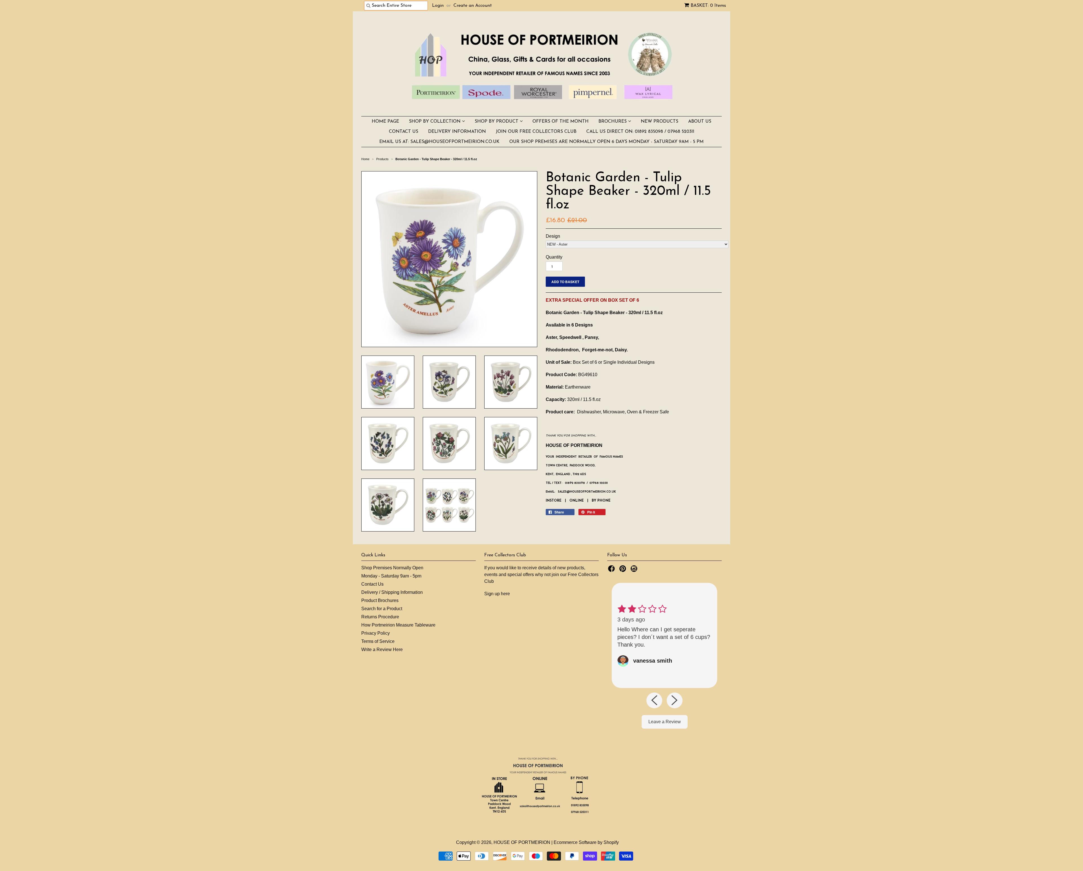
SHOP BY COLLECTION (435, 121)
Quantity (554, 257)
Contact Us (372, 584)
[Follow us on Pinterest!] (623, 570)
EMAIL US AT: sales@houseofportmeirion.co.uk (439, 142)
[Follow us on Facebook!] (612, 570)
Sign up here (497, 593)
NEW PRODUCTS (659, 121)
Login (438, 5)
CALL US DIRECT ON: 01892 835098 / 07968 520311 (640, 131)
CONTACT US (403, 131)
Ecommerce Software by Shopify (586, 842)
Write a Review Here (382, 649)
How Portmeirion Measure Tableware (398, 625)
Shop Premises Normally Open (392, 567)
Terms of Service (378, 641)
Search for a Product (381, 608)
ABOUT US (699, 121)
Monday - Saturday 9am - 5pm (391, 576)
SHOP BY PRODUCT (497, 121)
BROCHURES (613, 121)
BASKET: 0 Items (708, 5)
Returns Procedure (380, 616)
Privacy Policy (375, 633)
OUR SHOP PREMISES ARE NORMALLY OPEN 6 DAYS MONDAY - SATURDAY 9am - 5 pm (606, 142)
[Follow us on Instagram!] (635, 570)
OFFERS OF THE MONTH (560, 121)
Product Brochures (380, 600)
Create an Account (473, 5)
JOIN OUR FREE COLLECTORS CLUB (536, 131)
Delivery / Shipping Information (392, 592)
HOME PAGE (385, 121)
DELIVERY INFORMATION (457, 131)
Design (553, 236)
